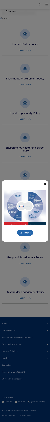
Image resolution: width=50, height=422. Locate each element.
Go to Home (25, 232)
